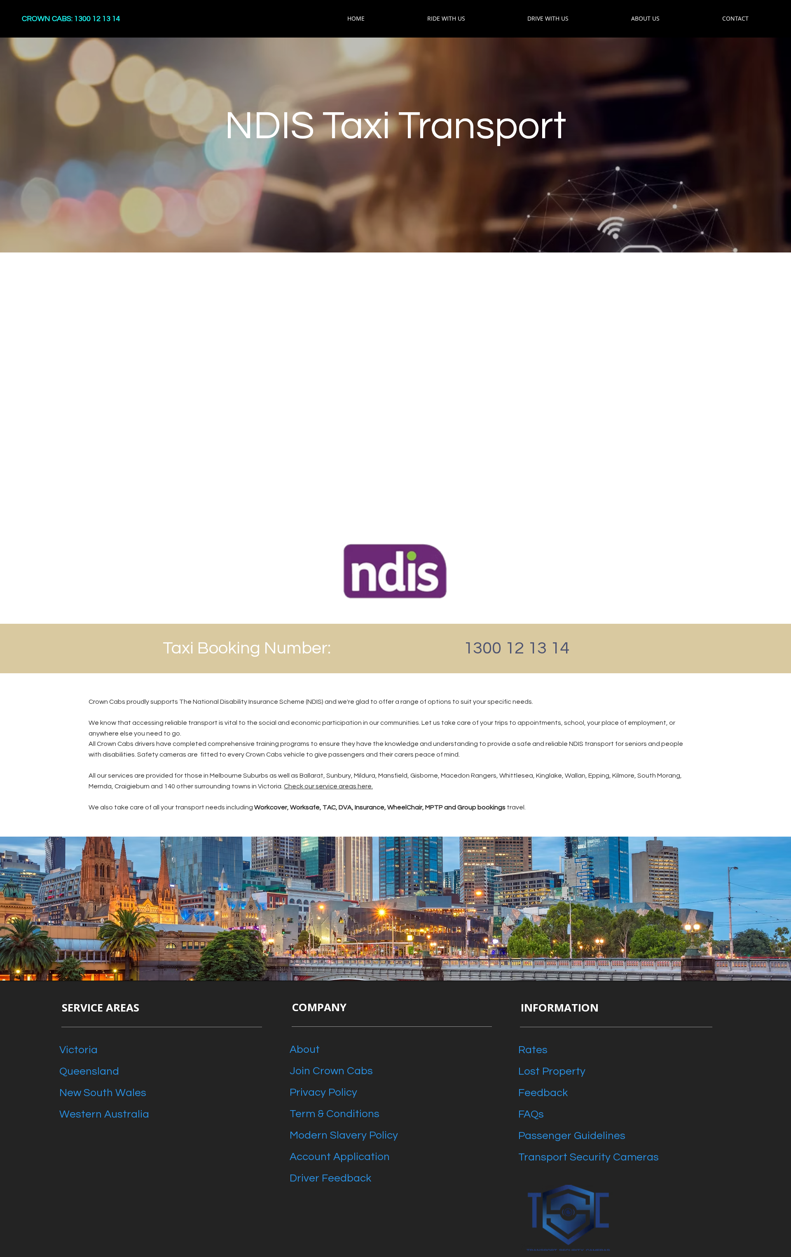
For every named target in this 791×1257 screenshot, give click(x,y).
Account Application (340, 1156)
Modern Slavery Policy (344, 1135)
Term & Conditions (334, 1113)
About (305, 1049)
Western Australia (104, 1114)
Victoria (78, 1050)
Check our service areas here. (328, 786)
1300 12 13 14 (516, 648)
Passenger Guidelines (571, 1135)
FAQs (531, 1114)
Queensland (89, 1071)
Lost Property (551, 1071)
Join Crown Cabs (331, 1071)
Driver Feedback (330, 1178)
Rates (533, 1050)
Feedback (543, 1092)
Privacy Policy (323, 1092)
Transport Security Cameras (588, 1157)
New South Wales (102, 1092)
